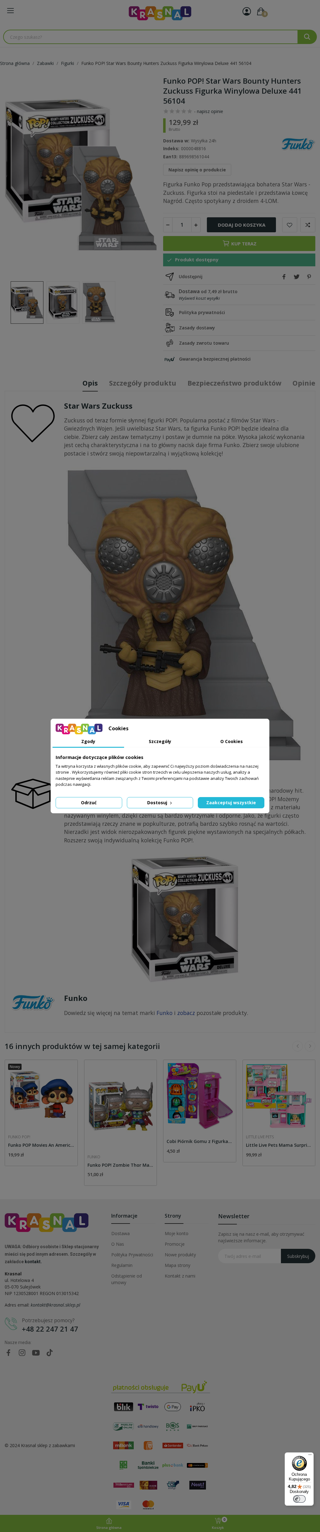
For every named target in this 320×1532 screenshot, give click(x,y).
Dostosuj (157, 802)
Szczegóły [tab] (160, 741)
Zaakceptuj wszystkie (231, 802)
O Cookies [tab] (231, 741)
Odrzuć (89, 802)
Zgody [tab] (88, 741)
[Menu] (310, 1456)
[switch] (299, 1499)
